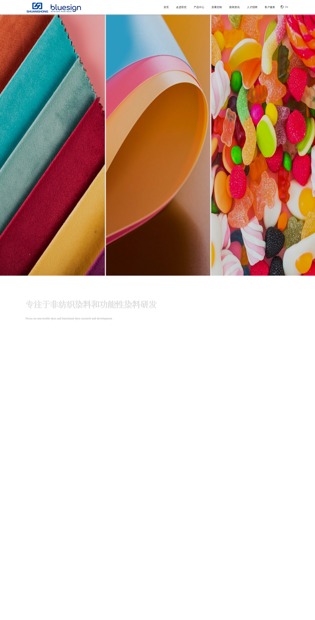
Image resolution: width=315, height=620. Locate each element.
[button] (148, 585)
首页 (166, 7)
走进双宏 (181, 7)
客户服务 (270, 7)
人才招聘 (252, 7)
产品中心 (199, 7)
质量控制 (216, 7)
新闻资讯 (234, 7)
